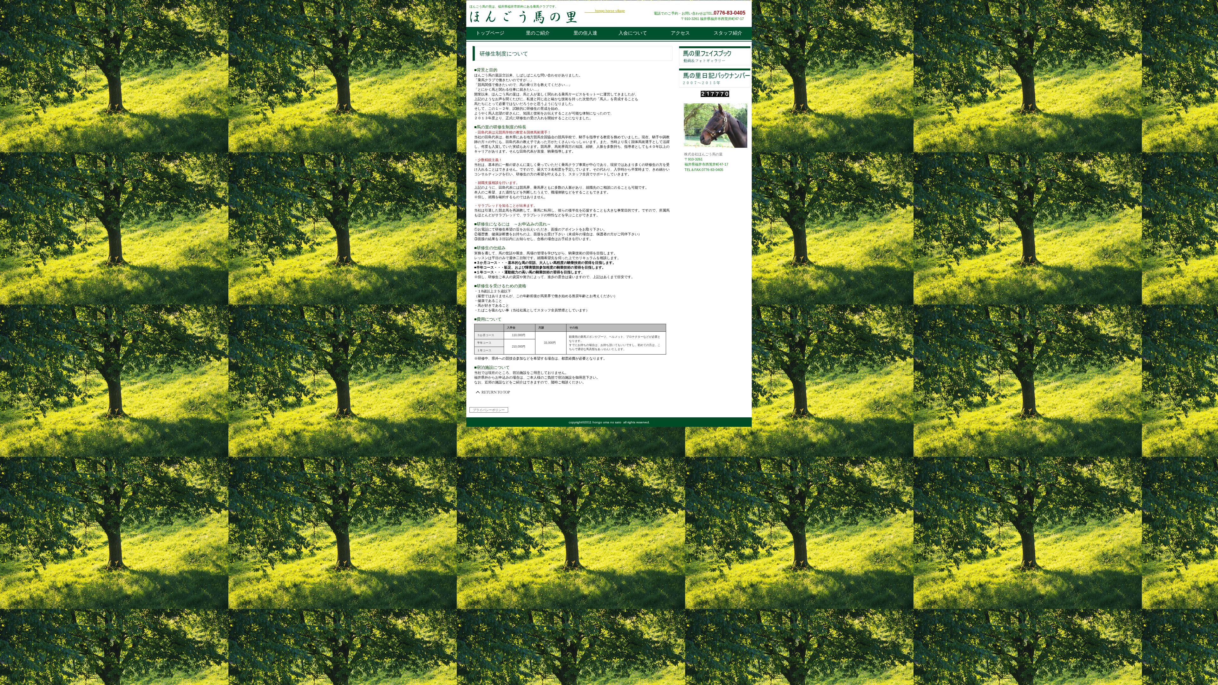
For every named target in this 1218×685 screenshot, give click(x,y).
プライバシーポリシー (489, 410)
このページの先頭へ (493, 392)
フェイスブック (714, 55)
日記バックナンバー (714, 78)
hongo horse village (605, 11)
